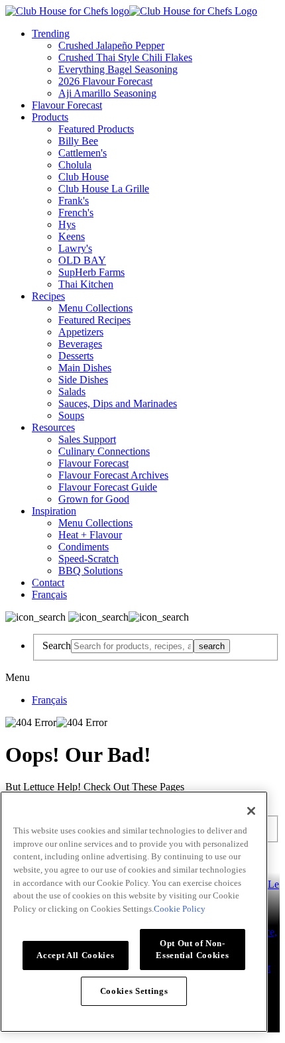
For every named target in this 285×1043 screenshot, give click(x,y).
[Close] (251, 811)
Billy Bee (78, 141)
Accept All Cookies (75, 955)
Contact (48, 582)
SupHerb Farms (91, 272)
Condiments (83, 546)
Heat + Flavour (90, 534)
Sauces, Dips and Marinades (117, 403)
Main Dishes (84, 367)
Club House (83, 176)
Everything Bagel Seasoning (118, 69)
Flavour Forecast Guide (107, 487)
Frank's (73, 200)
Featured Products (96, 129)
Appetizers (80, 331)
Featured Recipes (94, 320)
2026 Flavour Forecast (105, 81)
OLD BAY (82, 260)
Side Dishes (83, 379)
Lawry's (75, 248)
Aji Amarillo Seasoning (107, 93)
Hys (67, 224)
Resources (53, 427)
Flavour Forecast (67, 105)
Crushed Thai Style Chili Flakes (125, 57)
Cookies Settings (134, 991)
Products (50, 117)
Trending (51, 33)
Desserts (75, 355)
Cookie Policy (179, 909)
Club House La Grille (103, 188)
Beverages (80, 343)
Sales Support (87, 439)
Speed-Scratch (88, 558)
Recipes (48, 296)
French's (75, 212)
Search (56, 645)
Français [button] (49, 594)
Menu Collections (95, 308)
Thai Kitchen (85, 284)
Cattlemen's (82, 152)
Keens (71, 236)
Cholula (74, 164)
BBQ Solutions (90, 570)
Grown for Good (93, 499)
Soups (71, 415)
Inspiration (54, 511)
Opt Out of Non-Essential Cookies (192, 949)
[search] (132, 646)
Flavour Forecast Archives (113, 475)
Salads (72, 391)
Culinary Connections (104, 451)
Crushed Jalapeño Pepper (111, 45)
